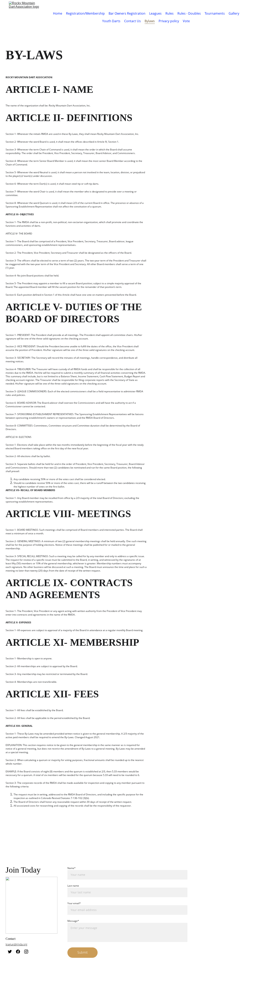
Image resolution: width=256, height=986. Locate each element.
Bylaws (150, 21)
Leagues (155, 13)
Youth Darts (111, 21)
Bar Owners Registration (127, 13)
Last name (73, 885)
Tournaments (215, 13)
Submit (82, 952)
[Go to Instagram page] (26, 952)
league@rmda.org (16, 944)
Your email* (74, 903)
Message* (73, 921)
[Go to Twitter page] (10, 952)
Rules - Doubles (189, 13)
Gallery (234, 13)
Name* (71, 868)
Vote (186, 21)
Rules (169, 13)
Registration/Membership (85, 13)
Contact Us (132, 21)
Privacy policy (169, 21)
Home (57, 13)
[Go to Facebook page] (18, 952)
